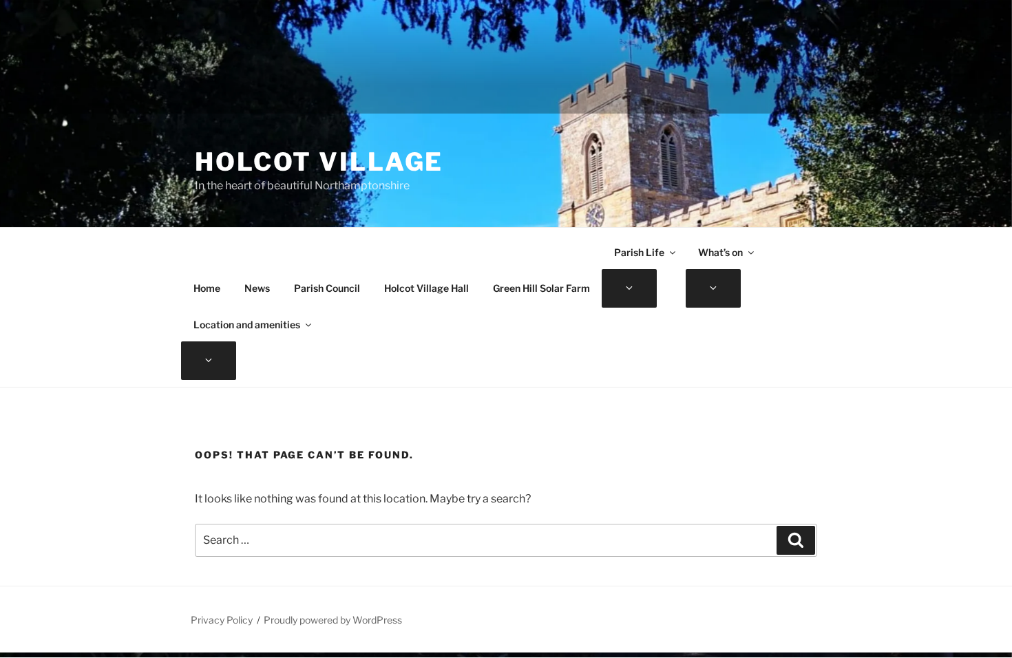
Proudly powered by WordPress (333, 620)
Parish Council (327, 288)
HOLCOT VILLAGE (319, 162)
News (257, 288)
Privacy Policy (222, 620)
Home (206, 288)
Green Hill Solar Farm (541, 288)
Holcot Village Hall (426, 288)
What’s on (720, 252)
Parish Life (639, 252)
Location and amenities (246, 324)
